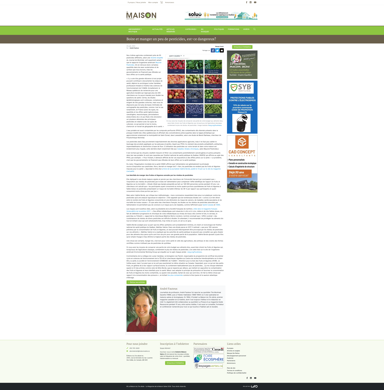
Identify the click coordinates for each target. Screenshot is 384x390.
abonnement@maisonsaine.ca (140, 351)
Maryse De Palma (233, 353)
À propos (230, 348)
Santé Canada (208, 205)
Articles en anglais (233, 351)
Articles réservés (170, 30)
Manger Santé (219, 46)
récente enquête (157, 58)
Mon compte (153, 2)
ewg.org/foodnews (215, 125)
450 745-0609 (134, 348)
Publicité (230, 358)
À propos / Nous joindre (137, 2)
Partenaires (231, 361)
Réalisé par (246, 386)
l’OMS (218, 205)
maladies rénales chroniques (188, 149)
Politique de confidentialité (236, 373)
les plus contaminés (175, 275)
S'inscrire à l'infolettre (242, 47)
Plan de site (231, 368)
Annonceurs (231, 363)
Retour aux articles (137, 282)
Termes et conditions (234, 370)
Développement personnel (236, 356)
